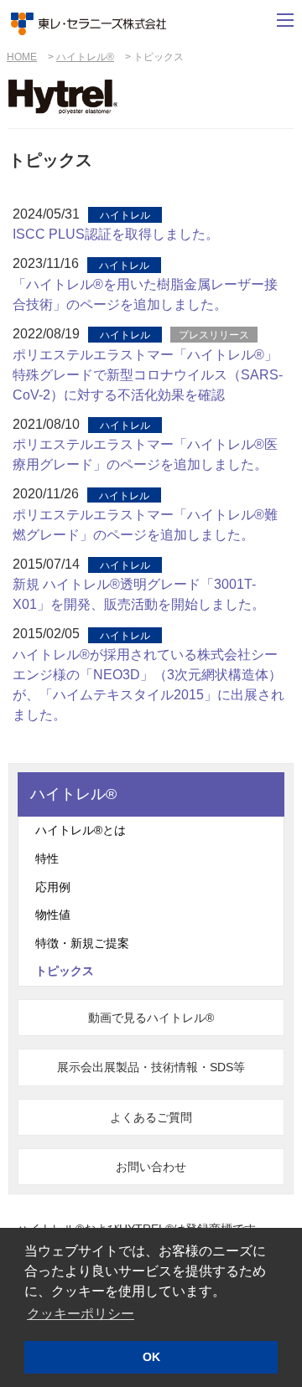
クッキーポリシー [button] (80, 1314)
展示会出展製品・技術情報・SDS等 (151, 1067)
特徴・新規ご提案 (82, 943)
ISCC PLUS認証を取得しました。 (116, 234)
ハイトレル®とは (80, 830)
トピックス (64, 970)
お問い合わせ (151, 1166)
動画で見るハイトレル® (151, 1017)
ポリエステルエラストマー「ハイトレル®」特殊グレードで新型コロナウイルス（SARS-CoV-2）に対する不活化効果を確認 (148, 375)
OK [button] (151, 1357)
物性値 (52, 914)
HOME (22, 57)
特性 (47, 858)
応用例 (52, 887)
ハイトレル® (85, 57)
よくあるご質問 (151, 1117)
